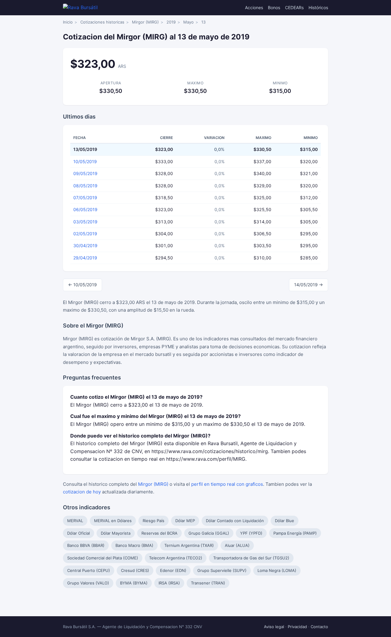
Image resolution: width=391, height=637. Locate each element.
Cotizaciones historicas (102, 22)
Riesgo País (153, 520)
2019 (171, 22)
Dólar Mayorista (115, 533)
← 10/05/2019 (82, 284)
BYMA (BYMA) (134, 582)
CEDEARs (294, 7)
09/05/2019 (85, 173)
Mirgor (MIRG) (145, 22)
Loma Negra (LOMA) (277, 570)
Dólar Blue (284, 520)
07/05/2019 (85, 197)
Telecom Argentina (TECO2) (175, 557)
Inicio (68, 22)
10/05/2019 (85, 161)
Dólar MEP (185, 520)
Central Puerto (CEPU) (88, 570)
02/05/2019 (85, 233)
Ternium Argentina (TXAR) (189, 545)
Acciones (254, 7)
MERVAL (75, 520)
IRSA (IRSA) (169, 582)
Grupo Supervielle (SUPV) (222, 570)
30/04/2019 (85, 245)
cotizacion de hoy (82, 492)
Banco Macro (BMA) (134, 545)
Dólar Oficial (78, 533)
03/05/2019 (85, 221)
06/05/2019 (85, 209)
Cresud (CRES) (135, 570)
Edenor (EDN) (173, 570)
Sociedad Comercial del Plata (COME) (102, 557)
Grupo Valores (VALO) (88, 582)
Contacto (319, 626)
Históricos (318, 7)
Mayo (188, 22)
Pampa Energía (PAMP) (295, 533)
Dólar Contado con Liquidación (235, 520)
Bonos (274, 7)
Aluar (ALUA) (237, 545)
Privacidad (297, 626)
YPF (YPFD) (251, 533)
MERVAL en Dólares (113, 520)
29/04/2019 (85, 257)
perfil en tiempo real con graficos (227, 484)
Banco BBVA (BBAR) (85, 545)
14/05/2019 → (308, 284)
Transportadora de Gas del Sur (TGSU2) (251, 557)
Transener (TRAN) (208, 582)
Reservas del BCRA (159, 533)
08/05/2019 (85, 185)
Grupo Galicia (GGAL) (208, 533)
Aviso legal (274, 626)
